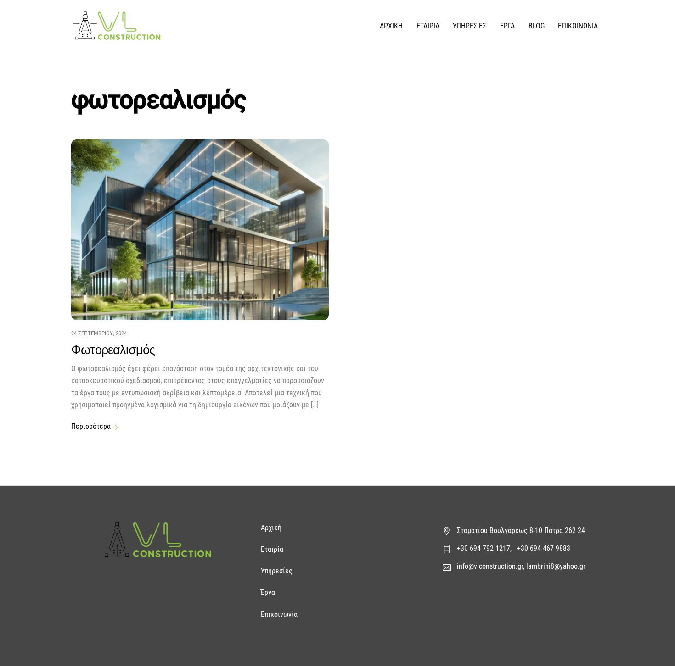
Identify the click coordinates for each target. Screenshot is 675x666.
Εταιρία (272, 549)
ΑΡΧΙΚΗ (391, 26)
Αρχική (272, 527)
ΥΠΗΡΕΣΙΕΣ (469, 26)
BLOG (537, 26)
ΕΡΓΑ (507, 26)
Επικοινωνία (279, 614)
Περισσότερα (91, 426)
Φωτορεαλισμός (113, 349)
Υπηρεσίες (276, 570)
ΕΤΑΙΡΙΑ (427, 26)
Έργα (269, 592)
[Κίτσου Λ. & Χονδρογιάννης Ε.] (117, 35)
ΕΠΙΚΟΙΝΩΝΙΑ (578, 26)
